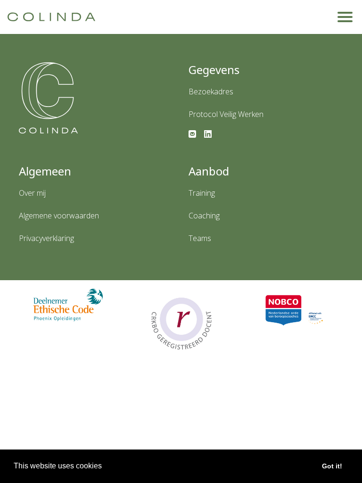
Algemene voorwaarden (59, 215)
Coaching (204, 215)
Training (202, 193)
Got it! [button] (332, 466)
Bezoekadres (211, 91)
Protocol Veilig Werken (226, 114)
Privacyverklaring (46, 238)
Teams (200, 238)
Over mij (32, 193)
